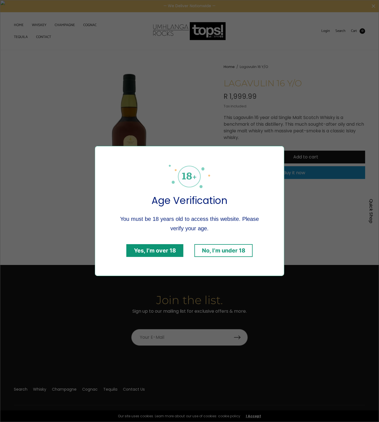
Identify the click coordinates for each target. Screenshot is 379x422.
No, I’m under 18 (223, 250)
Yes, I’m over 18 (155, 250)
